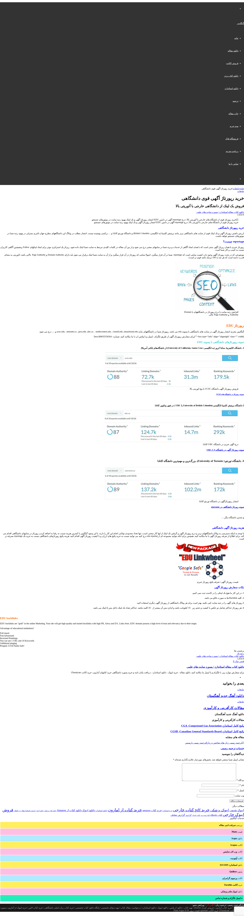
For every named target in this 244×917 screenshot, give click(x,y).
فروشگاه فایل (231, 139)
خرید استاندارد (167, 811)
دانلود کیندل (40, 811)
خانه (236, 38)
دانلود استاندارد (231, 88)
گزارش (188, 815)
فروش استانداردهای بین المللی (24, 811)
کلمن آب (210, 905)
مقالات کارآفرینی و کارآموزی (223, 708)
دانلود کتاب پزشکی (50, 811)
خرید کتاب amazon (152, 810)
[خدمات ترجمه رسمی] (214, 743)
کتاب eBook (216, 815)
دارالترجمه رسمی (235, 905)
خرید (233, 885)
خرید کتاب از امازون (125, 810)
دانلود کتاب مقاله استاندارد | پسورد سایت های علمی (220, 212)
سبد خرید (234, 126)
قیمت (237, 832)
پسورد (235, 871)
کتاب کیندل (196, 815)
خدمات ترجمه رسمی (232, 748)
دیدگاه (240, 780)
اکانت (236, 845)
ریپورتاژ (240, 653)
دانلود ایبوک (88, 810)
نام (242, 785)
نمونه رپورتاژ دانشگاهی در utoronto (227, 507)
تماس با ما (233, 164)
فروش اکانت (232, 63)
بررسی (230, 825)
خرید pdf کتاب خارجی (191, 810)
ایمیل (241, 790)
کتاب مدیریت (205, 815)
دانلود (236, 838)
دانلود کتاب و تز (231, 76)
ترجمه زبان (220, 905)
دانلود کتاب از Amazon (69, 810)
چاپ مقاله (233, 113)
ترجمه (235, 101)
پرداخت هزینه (232, 151)
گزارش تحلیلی (177, 815)
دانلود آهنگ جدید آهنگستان (225, 696)
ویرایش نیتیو (198, 905)
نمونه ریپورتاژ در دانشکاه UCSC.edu (230, 394)
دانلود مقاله (233, 51)
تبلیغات (236, 188)
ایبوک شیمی (236, 810)
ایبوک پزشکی (219, 810)
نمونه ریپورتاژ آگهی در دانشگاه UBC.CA (225, 450)
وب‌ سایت (239, 795)
